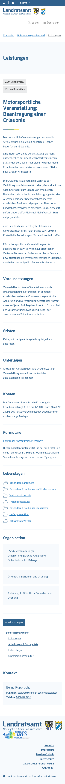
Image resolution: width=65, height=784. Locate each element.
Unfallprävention (19, 514)
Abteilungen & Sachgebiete (23, 644)
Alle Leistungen (14, 622)
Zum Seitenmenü (14, 81)
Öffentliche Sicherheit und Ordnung (28, 576)
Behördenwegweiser (17, 632)
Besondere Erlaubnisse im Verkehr (28, 508)
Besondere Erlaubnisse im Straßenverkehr (33, 489)
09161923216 (23, 697)
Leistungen (14, 638)
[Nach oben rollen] (58, 777)
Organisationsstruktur (21, 656)
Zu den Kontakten (15, 89)
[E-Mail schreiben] (13, 2)
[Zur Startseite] (24, 11)
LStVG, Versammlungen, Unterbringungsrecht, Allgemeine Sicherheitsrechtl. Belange (27, 556)
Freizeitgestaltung (19, 501)
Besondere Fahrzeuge (21, 482)
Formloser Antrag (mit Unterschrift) (23, 440)
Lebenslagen (15, 650)
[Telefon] (4, 2)
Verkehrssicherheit (20, 495)
